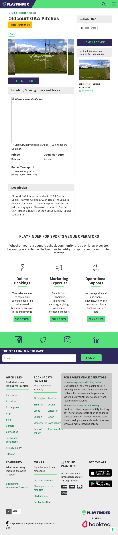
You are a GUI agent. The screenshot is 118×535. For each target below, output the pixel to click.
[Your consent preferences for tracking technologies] (113, 530)
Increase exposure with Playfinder (82, 382)
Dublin (51, 404)
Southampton (53, 429)
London (38, 416)
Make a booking (94, 42)
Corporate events (43, 480)
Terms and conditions (12, 439)
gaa (12, 34)
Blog (8, 419)
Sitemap (10, 454)
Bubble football (42, 502)
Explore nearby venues (23, 12)
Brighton (38, 404)
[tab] (41, 90)
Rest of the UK (38, 431)
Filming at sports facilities (43, 488)
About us (11, 401)
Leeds (37, 410)
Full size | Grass (88, 28)
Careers (10, 425)
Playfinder (11, 395)
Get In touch (23, 81)
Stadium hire (41, 496)
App (8, 413)
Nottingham (53, 423)
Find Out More (22, 319)
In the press (12, 407)
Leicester (52, 410)
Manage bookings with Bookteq (81, 405)
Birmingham (39, 398)
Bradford (52, 398)
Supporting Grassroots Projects (17, 485)
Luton (50, 416)
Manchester (39, 423)
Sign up (91, 357)
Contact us (12, 431)
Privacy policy (14, 447)
